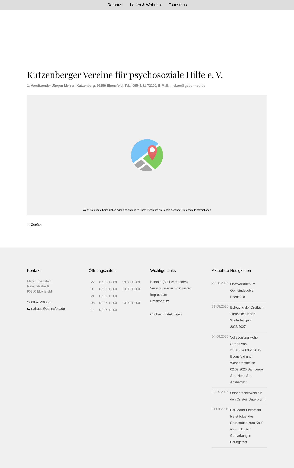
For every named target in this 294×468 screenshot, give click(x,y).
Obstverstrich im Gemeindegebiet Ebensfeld (242, 290)
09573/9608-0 (41, 302)
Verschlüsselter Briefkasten (170, 288)
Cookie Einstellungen (166, 314)
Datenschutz (159, 301)
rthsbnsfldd (47, 309)
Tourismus (178, 5)
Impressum (158, 295)
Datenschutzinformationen (196, 210)
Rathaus (114, 5)
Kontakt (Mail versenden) (169, 282)
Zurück (36, 224)
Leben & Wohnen (145, 5)
